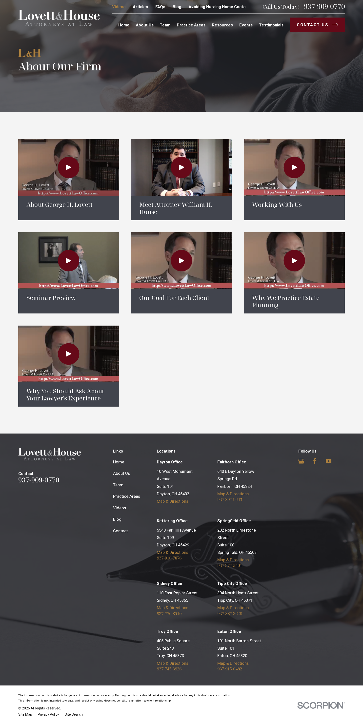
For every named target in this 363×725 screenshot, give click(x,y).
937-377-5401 (229, 565)
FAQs (160, 6)
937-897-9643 (229, 499)
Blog (177, 6)
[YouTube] (328, 461)
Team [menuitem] (165, 24)
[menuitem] (25, 714)
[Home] (59, 18)
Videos (118, 6)
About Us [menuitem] (145, 24)
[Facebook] (315, 461)
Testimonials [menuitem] (271, 24)
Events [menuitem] (246, 24)
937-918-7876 (169, 558)
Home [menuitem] (123, 24)
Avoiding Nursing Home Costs (217, 6)
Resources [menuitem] (222, 24)
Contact (120, 530)
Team (118, 484)
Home (118, 461)
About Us (121, 473)
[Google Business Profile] (301, 461)
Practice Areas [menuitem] (191, 24)
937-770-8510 (169, 614)
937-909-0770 (324, 6)
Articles (140, 6)
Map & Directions (172, 501)
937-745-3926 (169, 669)
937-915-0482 (229, 669)
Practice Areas (126, 496)
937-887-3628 (229, 614)
